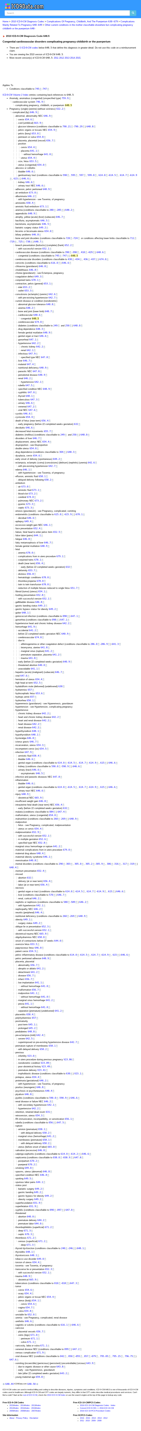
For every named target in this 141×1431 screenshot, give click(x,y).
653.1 (47, 283)
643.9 (89, 1363)
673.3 (29, 504)
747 (45, 88)
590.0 (54, 766)
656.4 (44, 420)
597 (81, 175)
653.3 (27, 290)
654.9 (51, 129)
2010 (33, 1408)
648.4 (39, 853)
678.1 (34, 280)
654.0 (40, 164)
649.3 (37, 276)
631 (48, 1111)
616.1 (64, 1324)
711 (132, 238)
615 (16, 178)
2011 (56, 58)
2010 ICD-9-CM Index (56, 1395)
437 (93, 259)
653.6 (39, 693)
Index (16, 1405)
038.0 (56, 1157)
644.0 (57, 940)
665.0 (51, 1146)
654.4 (31, 147)
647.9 (32, 353)
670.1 (79, 514)
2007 (33, 1411)
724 (75, 238)
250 (67, 325)
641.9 (31, 626)
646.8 (35, 234)
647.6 (31, 410)
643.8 (59, 1366)
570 (51, 894)
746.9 (39, 101)
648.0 (76, 325)
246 (71, 1248)
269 (63, 818)
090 (52, 1209)
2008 (22, 1411)
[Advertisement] (64, 71)
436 (86, 259)
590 (65, 175)
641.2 (32, 630)
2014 (72, 58)
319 (132, 863)
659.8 (39, 1376)
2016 (82, 1418)
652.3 (45, 926)
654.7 (28, 1307)
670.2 (33, 1160)
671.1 (34, 1338)
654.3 (39, 745)
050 (70, 1356)
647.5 (28, 385)
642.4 (39, 1035)
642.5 (29, 1038)
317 (125, 863)
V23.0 (30, 1055)
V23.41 (41, 1070)
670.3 (28, 1234)
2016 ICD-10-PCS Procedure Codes (95, 1411)
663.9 (37, 122)
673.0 (32, 192)
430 (70, 259)
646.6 (29, 171)
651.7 (73, 588)
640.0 (41, 665)
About (11, 1418)
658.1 (42, 476)
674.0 (102, 259)
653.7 (31, 570)
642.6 (51, 294)
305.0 (77, 863)
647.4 (30, 364)
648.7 (37, 241)
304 (61, 452)
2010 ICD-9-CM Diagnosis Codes (27, 21)
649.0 (28, 1167)
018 (64, 1283)
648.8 (89, 126)
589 (73, 902)
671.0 (33, 1335)
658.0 (41, 937)
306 (109, 863)
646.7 (59, 217)
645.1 (31, 1024)
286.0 (93, 644)
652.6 (42, 839)
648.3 (39, 329)
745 (37, 88)
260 (56, 818)
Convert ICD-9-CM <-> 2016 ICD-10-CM (97, 1408)
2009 (11, 1411)
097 (59, 1209)
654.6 (28, 119)
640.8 (32, 860)
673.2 (32, 493)
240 (63, 1248)
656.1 (68, 1118)
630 (60, 686)
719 (12, 241)
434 (77, 259)
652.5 (56, 532)
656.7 (49, 140)
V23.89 (45, 1062)
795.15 (116, 1356)
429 (90, 252)
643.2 (63, 1373)
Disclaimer (34, 1418)
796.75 (129, 1356)
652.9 (35, 832)
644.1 (37, 535)
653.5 (32, 161)
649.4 (27, 521)
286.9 (104, 644)
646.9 (33, 112)
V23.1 (77, 1073)
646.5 (43, 220)
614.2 (74, 1153)
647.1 (32, 339)
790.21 (66, 126)
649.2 (42, 227)
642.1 (29, 350)
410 (83, 252)
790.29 (78, 126)
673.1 (43, 206)
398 (75, 252)
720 (68, 238)
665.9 (38, 797)
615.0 (57, 514)
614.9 (133, 175)
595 (73, 175)
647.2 (30, 406)
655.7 (47, 431)
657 (30, 689)
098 (65, 616)
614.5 (112, 175)
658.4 (29, 202)
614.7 (123, 175)
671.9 (40, 1352)
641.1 (33, 150)
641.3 (115, 644)
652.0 (31, 1314)
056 (51, 1122)
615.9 (68, 514)
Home (5, 21)
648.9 (46, 189)
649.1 (26, 919)
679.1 (59, 556)
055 (78, 1356)
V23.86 (68, 1059)
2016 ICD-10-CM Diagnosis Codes (94, 1405)
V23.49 (46, 1066)
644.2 (56, 459)
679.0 (66, 849)
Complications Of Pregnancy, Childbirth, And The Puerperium (82, 21)
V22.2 (59, 108)
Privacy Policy (22, 1418)
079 (94, 1356)
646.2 (31, 196)
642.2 (35, 343)
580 (65, 902)
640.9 (64, 633)
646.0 (38, 947)
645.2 (32, 1028)
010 (56, 1283)
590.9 (65, 766)
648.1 (29, 396)
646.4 (38, 912)
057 (86, 1356)
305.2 (88, 863)
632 (76, 424)
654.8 (40, 137)
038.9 (66, 1157)
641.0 (47, 154)
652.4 (36, 528)
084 (51, 811)
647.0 (31, 392)
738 (28, 241)
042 (62, 1356)
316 (116, 863)
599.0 (91, 175)
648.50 (31, 1384)
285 (59, 209)
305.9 (99, 863)
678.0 (29, 552)
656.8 (30, 574)
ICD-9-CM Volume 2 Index (16, 95)
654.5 (43, 748)
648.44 (9, 1384)
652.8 (39, 595)
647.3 (33, 399)
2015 (78, 58)
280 (51, 209)
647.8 (44, 357)
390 (67, 252)
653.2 (26, 287)
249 (55, 325)
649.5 (27, 1178)
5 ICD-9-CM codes (29, 47)
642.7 (51, 297)
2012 (61, 58)
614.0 (102, 175)
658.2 (47, 479)
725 (20, 241)
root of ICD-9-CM (30, 1395)
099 (66, 1349)
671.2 (48, 1227)
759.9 (65, 98)
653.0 (35, 133)
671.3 (27, 1230)
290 (61, 863)
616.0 (54, 262)
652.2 (68, 245)
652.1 (45, 248)
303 (68, 863)
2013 (67, 58)
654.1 (41, 591)
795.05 (104, 1356)
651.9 (36, 1202)
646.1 (26, 469)
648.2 (68, 209)
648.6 (100, 252)
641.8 (44, 647)
